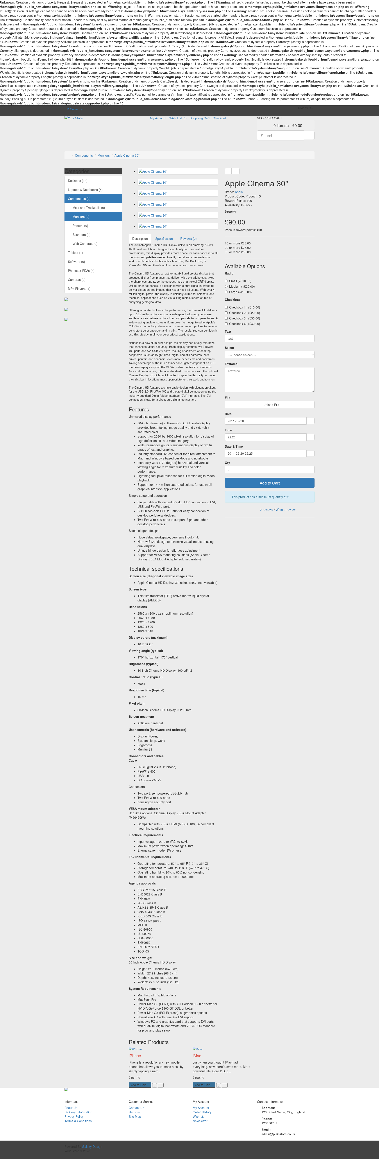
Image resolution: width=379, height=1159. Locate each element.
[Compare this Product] (235, 171)
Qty (227, 462)
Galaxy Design (92, 1146)
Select (229, 347)
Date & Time (234, 446)
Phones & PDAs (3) (81, 270)
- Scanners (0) (79, 234)
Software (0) (76, 261)
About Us (70, 1107)
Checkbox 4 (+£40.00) (244, 323)
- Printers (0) (78, 225)
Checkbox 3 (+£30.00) (244, 318)
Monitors (104, 155)
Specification (164, 238)
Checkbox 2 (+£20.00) (244, 312)
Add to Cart (270, 483)
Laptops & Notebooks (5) (85, 189)
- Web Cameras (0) (82, 243)
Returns (134, 1112)
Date (228, 414)
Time (228, 430)
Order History (202, 1112)
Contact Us (136, 1107)
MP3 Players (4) (79, 288)
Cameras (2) (77, 279)
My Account (201, 1107)
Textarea (231, 364)
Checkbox (232, 299)
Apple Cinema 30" (126, 155)
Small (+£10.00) (240, 281)
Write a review (285, 509)
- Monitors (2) (78, 216)
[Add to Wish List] (228, 171)
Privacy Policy (74, 1116)
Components (84, 155)
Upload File (271, 404)
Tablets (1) (75, 252)
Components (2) (79, 198)
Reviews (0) (188, 238)
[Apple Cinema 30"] (178, 171)
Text (228, 331)
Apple (239, 192)
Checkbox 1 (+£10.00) (244, 307)
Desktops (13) (78, 180)
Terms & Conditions (78, 1121)
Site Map (135, 1116)
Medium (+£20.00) (242, 286)
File (227, 397)
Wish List (199, 1116)
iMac (197, 1055)
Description (140, 238)
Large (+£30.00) (240, 292)
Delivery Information (78, 1112)
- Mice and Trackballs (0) (86, 207)
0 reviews (266, 509)
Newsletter (200, 1121)
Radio (229, 273)
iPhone (135, 1055)
